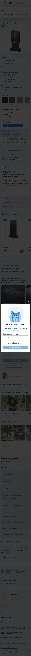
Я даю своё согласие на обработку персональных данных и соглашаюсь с (15, 342)
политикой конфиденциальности (13, 343)
